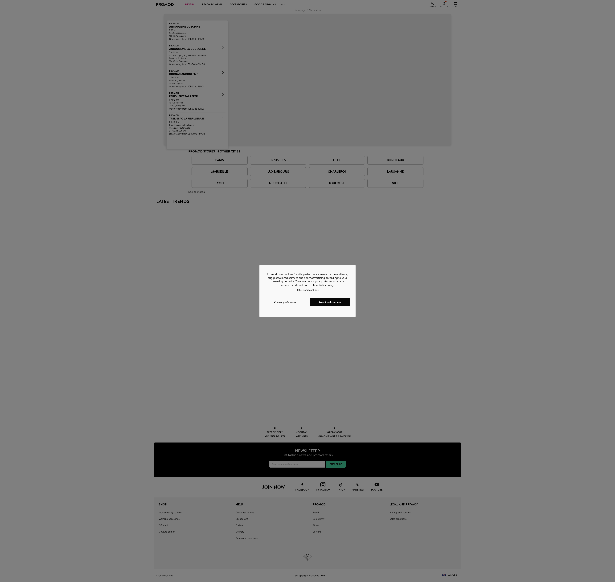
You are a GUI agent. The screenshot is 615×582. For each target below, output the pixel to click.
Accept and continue (330, 302)
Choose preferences (285, 302)
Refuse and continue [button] (307, 289)
